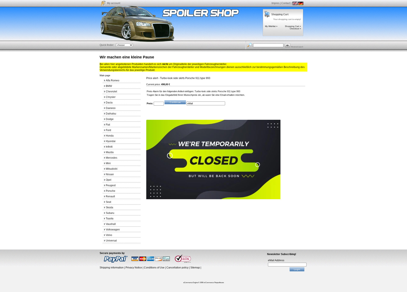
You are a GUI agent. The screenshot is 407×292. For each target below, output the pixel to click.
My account (113, 3)
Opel (108, 179)
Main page (105, 75)
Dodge (110, 119)
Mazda (110, 152)
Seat (108, 201)
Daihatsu (111, 113)
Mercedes (111, 157)
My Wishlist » (271, 26)
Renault (110, 196)
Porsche (110, 190)
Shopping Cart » (293, 26)
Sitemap (195, 267)
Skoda (109, 207)
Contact (285, 3)
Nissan (110, 174)
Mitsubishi (111, 168)
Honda (110, 135)
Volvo (109, 235)
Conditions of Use (154, 267)
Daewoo (111, 108)
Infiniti (109, 146)
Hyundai (111, 141)
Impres (275, 3)
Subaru (110, 213)
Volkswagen (113, 229)
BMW (109, 86)
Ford (108, 130)
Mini (108, 163)
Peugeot (111, 185)
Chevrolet (111, 91)
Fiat (108, 124)
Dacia (109, 102)
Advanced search (297, 47)
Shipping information (112, 267)
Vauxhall (111, 224)
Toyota (109, 218)
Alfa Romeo (112, 80)
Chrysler (111, 97)
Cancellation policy (177, 267)
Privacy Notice (133, 267)
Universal (111, 240)
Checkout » (295, 28)
